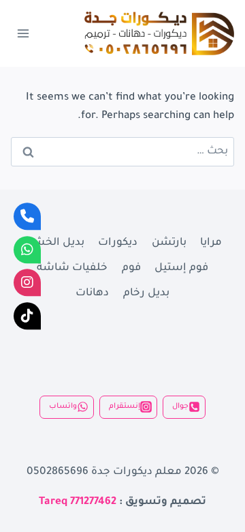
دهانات (92, 293)
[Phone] (27, 216)
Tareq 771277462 (77, 502)
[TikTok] (27, 315)
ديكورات (117, 243)
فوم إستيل (181, 268)
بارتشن (169, 243)
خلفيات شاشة (72, 268)
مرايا (211, 243)
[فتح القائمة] (23, 33)
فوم (131, 268)
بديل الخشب (53, 243)
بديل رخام (146, 293)
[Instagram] (27, 282)
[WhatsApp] (27, 249)
